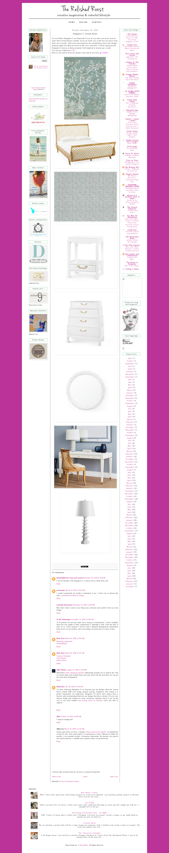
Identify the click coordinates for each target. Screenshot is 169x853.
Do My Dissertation (64, 619)
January (130, 372)
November (130, 374)
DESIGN (83, 22)
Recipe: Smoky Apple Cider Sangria (132, 135)
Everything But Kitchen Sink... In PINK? (89, 813)
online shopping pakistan (74, 673)
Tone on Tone (132, 160)
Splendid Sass (132, 110)
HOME (72, 22)
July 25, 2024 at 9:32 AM (74, 687)
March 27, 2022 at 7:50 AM (74, 638)
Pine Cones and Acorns (132, 54)
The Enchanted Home (132, 237)
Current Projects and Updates (132, 232)
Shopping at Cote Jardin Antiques (132, 163)
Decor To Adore (132, 153)
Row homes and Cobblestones (132, 255)
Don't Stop (132, 143)
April (130, 358)
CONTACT (97, 22)
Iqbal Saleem (61, 670)
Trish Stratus (61, 658)
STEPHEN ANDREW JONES (132, 185)
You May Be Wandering (132, 216)
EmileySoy (60, 687)
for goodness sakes (132, 149)
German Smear (89, 823)
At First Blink (82, 845)
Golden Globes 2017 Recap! (132, 241)
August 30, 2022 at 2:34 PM (77, 670)
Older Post (114, 777)
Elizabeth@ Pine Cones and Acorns (70, 578)
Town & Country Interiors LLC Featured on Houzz (41, 67)
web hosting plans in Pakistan (90, 700)
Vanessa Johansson (64, 656)
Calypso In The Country (132, 63)
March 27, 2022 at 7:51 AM (74, 653)
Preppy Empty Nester (132, 75)
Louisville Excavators (64, 605)
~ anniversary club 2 (132, 211)
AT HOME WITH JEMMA (132, 92)
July (130, 366)
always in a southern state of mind (132, 196)
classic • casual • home (132, 119)
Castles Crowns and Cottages (132, 141)
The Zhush (132, 34)
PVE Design (132, 147)
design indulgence (132, 83)
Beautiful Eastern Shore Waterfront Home (132, 48)
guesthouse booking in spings (73, 595)
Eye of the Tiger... (132, 266)
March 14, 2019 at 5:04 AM (75, 590)
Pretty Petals (132, 131)
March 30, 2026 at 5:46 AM (74, 729)
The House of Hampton (132, 263)
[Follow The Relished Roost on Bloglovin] (130, 330)
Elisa (58, 716)
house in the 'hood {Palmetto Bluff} (132, 202)
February (130, 422)
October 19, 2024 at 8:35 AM (71, 716)
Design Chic (132, 45)
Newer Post (56, 777)
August (130, 406)
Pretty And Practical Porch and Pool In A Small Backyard (132, 125)
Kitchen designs (35, 88)
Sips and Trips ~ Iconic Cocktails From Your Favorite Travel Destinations (132, 223)
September (129, 364)
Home (85, 777)
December (130, 395)
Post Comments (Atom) (70, 781)
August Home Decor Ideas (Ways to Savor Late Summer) (132, 68)
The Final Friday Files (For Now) (132, 79)
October (130, 361)
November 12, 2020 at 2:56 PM (84, 605)
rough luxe (132, 230)
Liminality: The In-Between (132, 58)
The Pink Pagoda (132, 245)
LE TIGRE (89, 803)
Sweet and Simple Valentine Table (132, 95)
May (130, 385)
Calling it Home (132, 269)
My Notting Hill (132, 167)
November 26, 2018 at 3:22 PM (94, 578)
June (130, 382)
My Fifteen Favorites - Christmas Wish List (132, 178)
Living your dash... (132, 258)
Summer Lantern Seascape (132, 156)
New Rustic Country (89, 793)
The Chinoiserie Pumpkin (90, 833)
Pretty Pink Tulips (132, 100)
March (130, 390)
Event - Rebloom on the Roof (132, 170)
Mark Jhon (61, 638)
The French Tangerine (132, 208)
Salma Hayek (61, 660)
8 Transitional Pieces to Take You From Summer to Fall (132, 38)
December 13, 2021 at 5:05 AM (82, 619)
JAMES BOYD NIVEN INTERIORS (132, 114)
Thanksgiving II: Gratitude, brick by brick (132, 190)
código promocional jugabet (95, 732)
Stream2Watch (62, 643)
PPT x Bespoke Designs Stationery (132, 105)
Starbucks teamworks (64, 641)
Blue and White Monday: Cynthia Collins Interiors (132, 249)
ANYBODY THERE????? (132, 87)
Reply (59, 584)
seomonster (61, 590)
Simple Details (132, 174)
